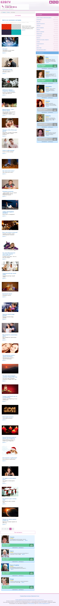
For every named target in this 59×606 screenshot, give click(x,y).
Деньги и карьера (40, 27)
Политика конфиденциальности (44, 603)
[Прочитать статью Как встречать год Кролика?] (10, 455)
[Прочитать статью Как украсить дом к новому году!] (10, 496)
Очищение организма (8, 191)
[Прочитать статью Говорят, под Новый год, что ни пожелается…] (10, 394)
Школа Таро (39, 47)
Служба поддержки (18, 599)
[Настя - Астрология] (5, 553)
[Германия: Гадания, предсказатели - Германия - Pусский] (6, 2)
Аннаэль (48, 130)
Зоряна (48, 72)
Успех (38, 45)
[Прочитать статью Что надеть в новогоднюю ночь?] (10, 476)
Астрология (39, 19)
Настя (12, 551)
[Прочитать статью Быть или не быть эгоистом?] (10, 230)
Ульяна (12, 537)
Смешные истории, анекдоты (43, 39)
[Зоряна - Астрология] (40, 74)
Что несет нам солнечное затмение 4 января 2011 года (10, 376)
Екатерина (49, 86)
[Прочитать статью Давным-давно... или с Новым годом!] (9, 107)
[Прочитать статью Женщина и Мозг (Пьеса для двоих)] (10, 127)
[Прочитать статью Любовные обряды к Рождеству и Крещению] (10, 87)
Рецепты (38, 37)
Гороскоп (38, 25)
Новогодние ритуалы (8, 416)
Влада (12, 579)
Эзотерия (5, 48)
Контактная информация (27, 599)
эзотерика (19, 22)
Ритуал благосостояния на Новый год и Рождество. (9, 438)
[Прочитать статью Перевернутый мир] (10, 67)
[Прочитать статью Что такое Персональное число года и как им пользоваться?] (10, 250)
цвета (8, 22)
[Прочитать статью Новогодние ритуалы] (10, 414)
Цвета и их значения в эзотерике (11, 20)
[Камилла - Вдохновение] (40, 118)
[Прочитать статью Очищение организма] (10, 189)
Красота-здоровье (40, 31)
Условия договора (31, 603)
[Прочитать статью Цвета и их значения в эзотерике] (11, 34)
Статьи (8, 12)
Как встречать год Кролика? (10, 457)
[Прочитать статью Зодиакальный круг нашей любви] (10, 271)
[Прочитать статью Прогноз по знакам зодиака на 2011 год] (10, 517)
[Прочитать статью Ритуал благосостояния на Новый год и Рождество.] (10, 435)
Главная (4, 12)
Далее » (4, 52)
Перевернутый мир (7, 69)
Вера (47, 57)
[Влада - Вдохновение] (5, 581)
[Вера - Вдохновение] (40, 59)
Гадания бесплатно (41, 23)
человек (23, 22)
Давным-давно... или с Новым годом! (8, 110)
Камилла (48, 115)
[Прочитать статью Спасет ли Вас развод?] (10, 148)
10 (10, 528)
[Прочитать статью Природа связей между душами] (10, 312)
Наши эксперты (27, 596)
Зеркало (38, 29)
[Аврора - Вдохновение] (40, 103)
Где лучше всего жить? (8, 170)
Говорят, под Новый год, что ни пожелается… (10, 397)
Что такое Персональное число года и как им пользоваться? (9, 254)
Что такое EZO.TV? (40, 599)
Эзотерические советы (41, 49)
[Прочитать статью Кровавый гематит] (10, 291)
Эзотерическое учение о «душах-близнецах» (9, 356)
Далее (23, 30)
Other (28, 22)
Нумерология (39, 33)
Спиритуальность (40, 43)
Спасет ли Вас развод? (8, 150)
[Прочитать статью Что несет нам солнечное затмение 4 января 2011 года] (10, 373)
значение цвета (13, 22)
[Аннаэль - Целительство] (40, 133)
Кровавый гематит (7, 293)
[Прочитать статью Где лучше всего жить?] (10, 168)
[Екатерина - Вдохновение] (40, 89)
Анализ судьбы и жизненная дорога (44, 17)
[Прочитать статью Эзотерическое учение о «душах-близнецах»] (10, 353)
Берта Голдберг (14, 565)
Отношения (39, 35)
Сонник (38, 41)
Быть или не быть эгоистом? (10, 232)
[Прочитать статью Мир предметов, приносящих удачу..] (10, 332)
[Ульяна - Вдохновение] (5, 539)
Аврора (48, 101)
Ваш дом (38, 21)
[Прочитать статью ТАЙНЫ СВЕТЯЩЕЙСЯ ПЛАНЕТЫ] (10, 209)
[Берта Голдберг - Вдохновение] (5, 567)
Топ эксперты (40, 52)
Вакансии (34, 599)
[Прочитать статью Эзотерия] (10, 46)
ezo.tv (4, 22)
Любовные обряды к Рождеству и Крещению (9, 90)
